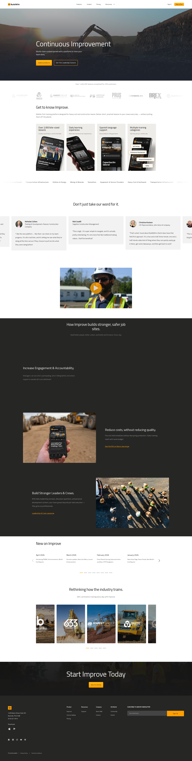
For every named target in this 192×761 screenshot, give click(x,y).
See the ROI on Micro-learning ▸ (117, 446)
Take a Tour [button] (179, 4)
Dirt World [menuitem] (114, 707)
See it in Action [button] (96, 685)
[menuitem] (80, 4)
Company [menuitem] (99, 707)
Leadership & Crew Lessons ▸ (43, 513)
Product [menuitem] (69, 707)
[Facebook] (9, 740)
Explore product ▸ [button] (44, 62)
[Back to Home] (14, 4)
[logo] (10, 708)
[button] (159, 560)
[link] (50, 562)
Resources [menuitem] (109, 4)
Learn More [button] (95, 341)
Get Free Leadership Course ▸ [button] (66, 62)
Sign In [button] (170, 4)
